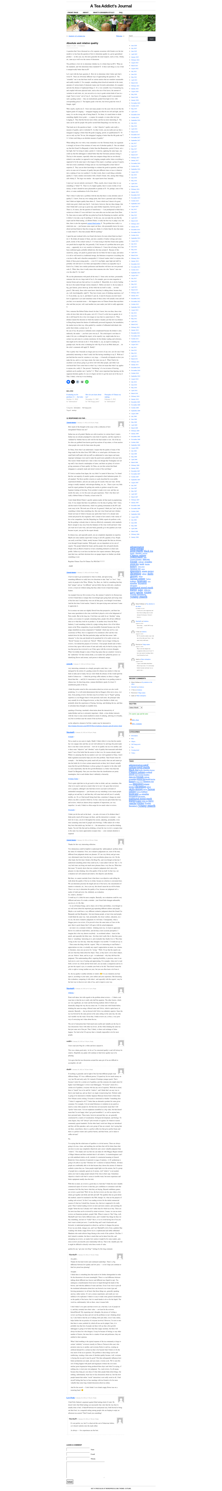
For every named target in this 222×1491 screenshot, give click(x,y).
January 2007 (135, 502)
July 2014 (134, 244)
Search (131, 36)
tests (149, 581)
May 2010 (134, 387)
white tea (147, 590)
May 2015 (134, 215)
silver (144, 574)
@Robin (71, 993)
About (86, 12)
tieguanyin (142, 583)
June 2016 (134, 178)
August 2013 (134, 275)
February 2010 (135, 396)
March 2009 (134, 428)
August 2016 (134, 172)
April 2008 (134, 459)
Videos (133, 753)
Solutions (146, 621)
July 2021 (134, 71)
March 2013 (134, 290)
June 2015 (134, 212)
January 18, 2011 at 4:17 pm (84, 988)
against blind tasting (93, 223)
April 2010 (134, 390)
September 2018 (135, 120)
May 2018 (134, 126)
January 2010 (135, 399)
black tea (148, 551)
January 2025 (135, 57)
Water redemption (146, 659)
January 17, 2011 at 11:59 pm (82, 664)
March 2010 (134, 393)
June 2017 (134, 146)
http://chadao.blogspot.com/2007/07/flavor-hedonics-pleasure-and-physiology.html (95, 726)
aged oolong (137, 549)
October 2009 (135, 408)
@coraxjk (71, 810)
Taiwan (141, 576)
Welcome (119, 36)
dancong (146, 559)
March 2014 (134, 255)
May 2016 (134, 180)
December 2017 (135, 134)
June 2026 (134, 45)
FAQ (120, 12)
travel (133, 589)
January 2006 (135, 537)
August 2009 (134, 413)
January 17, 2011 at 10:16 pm (85, 422)
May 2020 (134, 94)
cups (145, 557)
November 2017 (135, 137)
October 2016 (135, 166)
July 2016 (134, 175)
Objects (133, 741)
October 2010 (135, 373)
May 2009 (134, 422)
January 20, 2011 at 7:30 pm (81, 1041)
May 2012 (134, 318)
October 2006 (135, 511)
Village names (146, 644)
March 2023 (134, 65)
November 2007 (135, 474)
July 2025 (134, 48)
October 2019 (135, 106)
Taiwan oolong (137, 578)
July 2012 (134, 313)
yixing (147, 592)
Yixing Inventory (138, 594)
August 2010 (134, 379)
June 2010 (134, 385)
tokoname (133, 585)
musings (74, 410)
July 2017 (134, 143)
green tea (134, 564)
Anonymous (71, 422)
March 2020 (134, 97)
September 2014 (135, 238)
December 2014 (135, 229)
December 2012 (135, 298)
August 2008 (134, 448)
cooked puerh (136, 557)
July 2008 (134, 451)
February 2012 (135, 327)
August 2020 (134, 91)
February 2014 (135, 258)
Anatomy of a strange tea (77, 36)
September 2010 (135, 376)
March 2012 (134, 324)
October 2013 (135, 270)
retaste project (148, 571)
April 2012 (134, 321)
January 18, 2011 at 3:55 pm (84, 732)
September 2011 (135, 342)
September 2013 (135, 273)
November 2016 (135, 163)
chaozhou (138, 553)
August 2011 (134, 344)
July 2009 (134, 416)
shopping (135, 573)
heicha (147, 564)
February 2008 (135, 465)
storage (134, 576)
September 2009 (135, 411)
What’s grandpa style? (103, 12)
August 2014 (134, 241)
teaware (142, 581)
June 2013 (134, 281)
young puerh (138, 596)
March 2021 (134, 83)
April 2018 (134, 129)
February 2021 (135, 86)
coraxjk (69, 663)
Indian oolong (141, 566)
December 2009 (135, 402)
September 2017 (135, 140)
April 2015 (134, 218)
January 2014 (135, 261)
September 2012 (135, 307)
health (142, 564)
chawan (144, 553)
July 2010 (134, 382)
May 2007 (134, 491)
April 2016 (134, 183)
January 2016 (135, 192)
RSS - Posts (135, 720)
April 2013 (134, 287)
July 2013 (134, 278)
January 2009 (135, 433)
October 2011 (135, 339)
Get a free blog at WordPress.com (105, 1488)
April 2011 (134, 356)
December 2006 (135, 505)
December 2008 (135, 436)
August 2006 (134, 517)
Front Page (73, 12)
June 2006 (134, 523)
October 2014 (135, 235)
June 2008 (134, 454)
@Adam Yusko (73, 779)
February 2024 (135, 60)
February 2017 (135, 158)
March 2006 (134, 531)
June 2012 (134, 316)
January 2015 (135, 226)
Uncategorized (135, 750)
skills (150, 574)
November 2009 (135, 405)
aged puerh (136, 551)
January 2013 (135, 295)
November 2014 (135, 232)
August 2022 (134, 68)
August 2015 (134, 206)
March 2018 (134, 132)
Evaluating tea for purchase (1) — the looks (74, 395)
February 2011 (135, 362)
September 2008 (135, 445)
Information (77, 408)
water (140, 590)
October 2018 (135, 117)
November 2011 (135, 336)
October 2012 (135, 304)
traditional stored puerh (141, 587)
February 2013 (135, 293)
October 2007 (135, 477)
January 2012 (135, 330)
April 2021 (134, 80)
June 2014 (134, 247)
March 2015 (134, 221)
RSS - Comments (137, 724)
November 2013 (135, 267)
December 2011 (135, 333)
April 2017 (134, 152)
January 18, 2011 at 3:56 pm (85, 840)
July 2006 (134, 520)
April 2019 (134, 111)
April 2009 (134, 425)
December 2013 (135, 264)
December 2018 (135, 114)
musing (143, 569)
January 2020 (135, 100)
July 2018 (134, 123)
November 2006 (135, 508)
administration (137, 547)
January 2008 (135, 468)
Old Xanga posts (86, 408)
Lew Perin (70, 1397)
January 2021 (135, 89)
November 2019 (135, 103)
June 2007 (134, 488)
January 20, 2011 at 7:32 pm (86, 1255)
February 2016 (135, 189)
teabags (133, 581)
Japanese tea (135, 569)
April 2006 (134, 528)
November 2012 (135, 301)
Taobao (148, 579)
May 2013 (134, 284)
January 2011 (135, 364)
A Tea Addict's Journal (111, 6)
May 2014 (134, 249)
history (133, 566)
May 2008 (134, 457)
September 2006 (135, 514)
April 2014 (134, 252)
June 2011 (134, 350)
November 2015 (135, 198)
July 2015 (134, 209)
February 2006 (135, 534)
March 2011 (134, 359)
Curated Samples (136, 560)
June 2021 (134, 74)
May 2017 (134, 149)
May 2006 (134, 526)
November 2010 (135, 370)
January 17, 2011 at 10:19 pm (85, 572)
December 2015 (135, 195)
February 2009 (135, 431)
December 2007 (135, 471)
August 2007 (134, 482)
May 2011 (134, 353)
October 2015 (135, 201)
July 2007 (134, 485)
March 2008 (134, 462)
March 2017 (134, 155)
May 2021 (134, 77)
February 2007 (135, 500)
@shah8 (70, 736)
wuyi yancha (136, 592)
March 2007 (134, 497)
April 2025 (134, 54)
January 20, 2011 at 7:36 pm (86, 1419)
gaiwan (141, 562)
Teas (132, 747)
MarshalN (70, 732)
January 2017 (135, 160)
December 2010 (135, 367)
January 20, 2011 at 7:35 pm (84, 1398)
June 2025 (134, 51)
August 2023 (134, 63)
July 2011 (134, 347)
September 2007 (135, 479)
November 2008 (135, 439)
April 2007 (134, 494)
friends (133, 561)
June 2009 (134, 419)
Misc (132, 738)
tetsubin (133, 583)
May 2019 (134, 109)
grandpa (148, 562)
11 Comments (81, 46)
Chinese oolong (138, 555)
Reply (96, 422)
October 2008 (135, 442)
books (132, 553)
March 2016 (134, 186)
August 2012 (134, 310)
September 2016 (135, 169)
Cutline (128, 1488)
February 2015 (135, 224)
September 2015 (135, 203)
